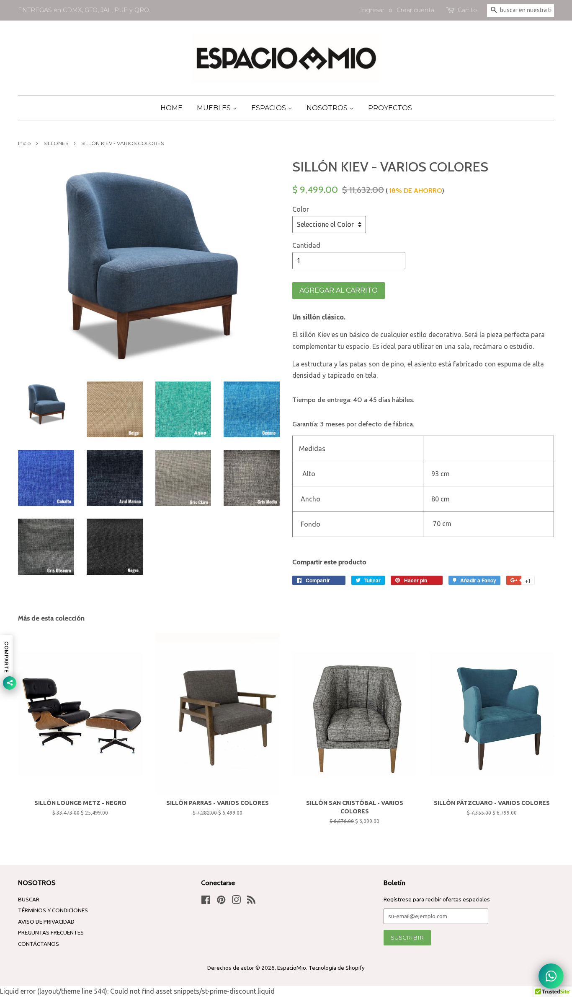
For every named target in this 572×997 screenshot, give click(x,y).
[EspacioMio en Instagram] (236, 901)
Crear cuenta (415, 10)
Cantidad (306, 245)
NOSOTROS (328, 108)
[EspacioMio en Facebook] (206, 901)
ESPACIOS (269, 108)
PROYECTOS (390, 108)
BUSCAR (28, 899)
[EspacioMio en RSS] (251, 901)
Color (300, 209)
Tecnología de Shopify (337, 967)
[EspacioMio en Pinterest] (221, 901)
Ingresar (372, 10)
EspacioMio (291, 967)
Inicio (24, 143)
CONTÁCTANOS (38, 943)
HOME (171, 108)
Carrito (467, 10)
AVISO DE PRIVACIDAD (46, 921)
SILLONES (56, 143)
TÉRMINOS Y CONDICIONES (53, 910)
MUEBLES (214, 108)
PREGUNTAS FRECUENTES (51, 932)
